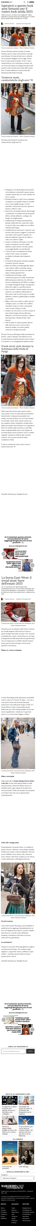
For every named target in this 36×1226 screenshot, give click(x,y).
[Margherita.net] (6, 2)
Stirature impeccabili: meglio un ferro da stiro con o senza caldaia (9, 1130)
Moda (13, 1208)
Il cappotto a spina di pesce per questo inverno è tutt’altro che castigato (9, 1110)
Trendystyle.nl (26, 1214)
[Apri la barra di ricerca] (24, 2)
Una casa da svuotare (6, 1167)
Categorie (4, 1175)
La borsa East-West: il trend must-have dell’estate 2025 (21, 553)
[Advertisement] (18, 166)
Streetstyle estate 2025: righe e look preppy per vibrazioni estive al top (13, 565)
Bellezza (14, 1210)
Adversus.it (25, 1216)
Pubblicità (4, 1218)
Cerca (30, 1051)
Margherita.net (26, 1208)
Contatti (3, 1210)
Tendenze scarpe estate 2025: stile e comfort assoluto (22, 1019)
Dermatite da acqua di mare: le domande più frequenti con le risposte (25, 1110)
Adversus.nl (25, 1218)
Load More (18, 1041)
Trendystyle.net (27, 1210)
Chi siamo (4, 1212)
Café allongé (23, 1166)
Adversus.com (26, 1220)
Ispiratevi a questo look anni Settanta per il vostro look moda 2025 (13, 1029)
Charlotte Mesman (9, 23)
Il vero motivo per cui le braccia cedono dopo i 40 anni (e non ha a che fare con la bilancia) (26, 1131)
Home (2, 1208)
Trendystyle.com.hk (28, 1212)
